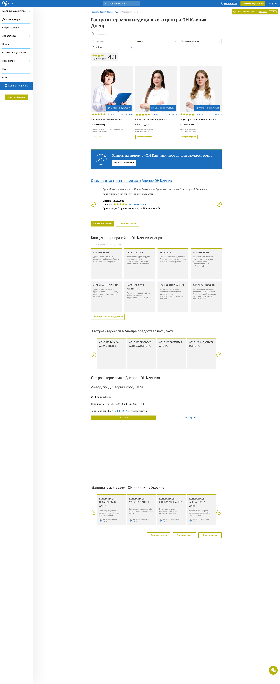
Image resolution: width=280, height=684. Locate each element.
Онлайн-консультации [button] (253, 3)
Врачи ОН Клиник (107, 12)
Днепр (118, 12)
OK (273, 12)
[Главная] (8, 3)
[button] (121, 3)
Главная (94, 12)
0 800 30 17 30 (122, 410)
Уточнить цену (184, 535)
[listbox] (112, 41)
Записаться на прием (123, 163)
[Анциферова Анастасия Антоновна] (201, 103)
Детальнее (262, 12)
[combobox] (200, 41)
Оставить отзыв (159, 535)
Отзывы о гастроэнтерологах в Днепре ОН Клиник (131, 181)
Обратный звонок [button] (16, 97)
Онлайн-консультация (120, 108)
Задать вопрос (210, 535)
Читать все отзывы (102, 223)
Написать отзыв (128, 223)
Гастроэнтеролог (100, 137)
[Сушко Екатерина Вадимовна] (156, 103)
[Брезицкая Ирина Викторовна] (112, 103)
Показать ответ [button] (137, 204)
